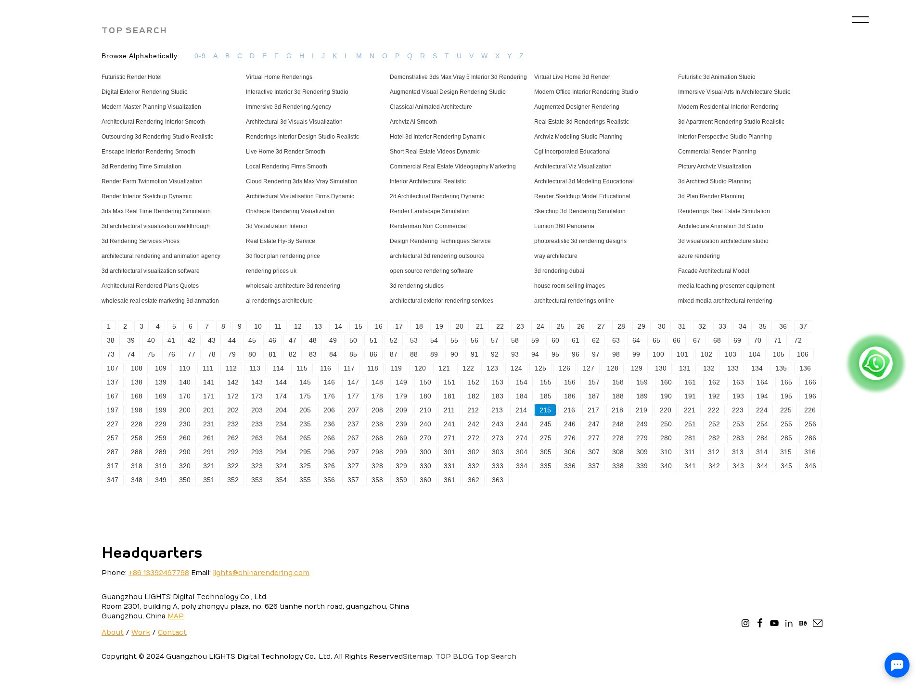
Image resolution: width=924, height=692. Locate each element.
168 (136, 396)
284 (762, 438)
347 (112, 480)
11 (278, 326)
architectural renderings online (574, 300)
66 (676, 340)
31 (682, 326)
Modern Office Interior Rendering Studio (586, 92)
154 (521, 382)
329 (401, 466)
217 (593, 410)
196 (810, 396)
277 (594, 438)
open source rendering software (431, 271)
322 (233, 466)
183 (497, 396)
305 (546, 452)
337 (594, 466)
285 (786, 438)
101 (682, 354)
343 (738, 466)
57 (495, 340)
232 (233, 424)
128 (612, 368)
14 (338, 326)
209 (401, 410)
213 (497, 410)
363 (497, 480)
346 (810, 466)
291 (209, 452)
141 (209, 382)
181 (449, 396)
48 (313, 340)
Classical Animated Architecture (431, 106)
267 (353, 438)
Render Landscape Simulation (430, 211)
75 (151, 354)
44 (232, 340)
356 (329, 480)
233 (257, 424)
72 (798, 340)
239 (401, 424)
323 (257, 466)
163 (738, 382)
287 (112, 452)
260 (185, 438)
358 (377, 480)
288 (136, 452)
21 (480, 326)
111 (208, 368)
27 (601, 326)
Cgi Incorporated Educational (572, 151)
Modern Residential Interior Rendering (728, 106)
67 (697, 340)
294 (281, 452)
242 (473, 424)
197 (112, 410)
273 (497, 438)
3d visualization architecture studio (723, 241)
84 (333, 354)
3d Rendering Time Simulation (141, 166)
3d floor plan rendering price (283, 256)
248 (618, 424)
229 (161, 424)
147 (353, 382)
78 (212, 354)
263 (257, 438)
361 (449, 480)
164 (762, 382)
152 (473, 382)
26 (581, 326)
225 (786, 410)
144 (281, 382)
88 (414, 354)
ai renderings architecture (279, 300)
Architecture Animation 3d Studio (720, 226)
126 (564, 368)
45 (252, 340)
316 (810, 452)
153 (497, 382)
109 (161, 368)
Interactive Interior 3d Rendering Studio (297, 92)
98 (616, 354)
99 (636, 354)
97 (596, 354)
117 (349, 368)
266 (329, 438)
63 (616, 340)
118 (372, 368)
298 (377, 452)
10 (258, 326)
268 (377, 438)
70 (757, 340)
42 (191, 340)
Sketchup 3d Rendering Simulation (580, 211)
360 (425, 480)
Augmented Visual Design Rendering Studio (448, 92)
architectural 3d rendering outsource (437, 256)
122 (468, 368)
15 (358, 326)
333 (497, 466)
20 (459, 326)
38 (111, 340)
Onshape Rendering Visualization (290, 211)
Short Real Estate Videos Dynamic (435, 151)
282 (714, 438)
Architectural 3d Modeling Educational (584, 181)
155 (546, 382)
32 (702, 326)
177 (353, 396)
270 (425, 438)
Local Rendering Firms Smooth (286, 166)
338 (618, 466)
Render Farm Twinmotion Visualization (152, 181)
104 (754, 354)
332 (473, 466)
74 (131, 354)
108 (136, 368)
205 (305, 410)
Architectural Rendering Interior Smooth (153, 121)
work (140, 632)
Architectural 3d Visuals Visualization (294, 121)
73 (111, 354)
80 (252, 354)
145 (305, 382)
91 (474, 354)
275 (546, 438)
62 (596, 340)
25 (561, 326)
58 (515, 340)
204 (281, 410)
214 (521, 410)
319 (161, 466)
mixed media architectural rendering (725, 300)
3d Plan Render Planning (711, 196)
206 (329, 410)
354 (281, 480)
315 (786, 452)
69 (737, 340)
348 (136, 480)
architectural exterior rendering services (441, 300)
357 (353, 480)
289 (161, 452)
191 (690, 396)
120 (420, 368)
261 (209, 438)
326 (329, 466)
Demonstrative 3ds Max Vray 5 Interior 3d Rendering (458, 77)
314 (762, 452)
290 (185, 452)
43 (212, 340)
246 (570, 424)
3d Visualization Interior (277, 226)
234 (281, 424)
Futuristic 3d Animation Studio (717, 77)
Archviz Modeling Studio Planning (578, 136)
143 (257, 382)
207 (353, 410)
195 (786, 396)
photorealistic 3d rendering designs (580, 241)
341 (690, 466)
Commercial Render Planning (717, 151)
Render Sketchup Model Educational (582, 196)
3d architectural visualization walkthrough (156, 226)
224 (762, 410)
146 (329, 382)
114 (278, 368)
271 (449, 438)
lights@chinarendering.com (261, 573)
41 (171, 340)
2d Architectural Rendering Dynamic (437, 196)
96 (575, 354)
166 (810, 382)
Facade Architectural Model (713, 271)
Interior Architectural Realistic (428, 181)
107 (112, 368)
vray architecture (556, 256)
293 (257, 452)
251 (690, 424)
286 (810, 438)
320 (185, 466)
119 (396, 368)
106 (802, 354)
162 (714, 382)
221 (689, 410)
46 (272, 340)
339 (642, 466)
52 (394, 340)
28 (621, 326)
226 (810, 410)
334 (521, 466)
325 (305, 466)
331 (449, 466)
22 (500, 326)
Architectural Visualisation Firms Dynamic (300, 196)
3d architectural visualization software (151, 271)
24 (540, 326)
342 (714, 466)
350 (185, 480)
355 (305, 480)
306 (570, 452)
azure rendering (699, 256)
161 (690, 382)
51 (373, 340)
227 (112, 424)
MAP (175, 616)
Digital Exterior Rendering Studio (145, 92)
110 (184, 368)
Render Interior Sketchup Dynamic (147, 196)
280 (666, 438)
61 (575, 340)
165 (786, 382)
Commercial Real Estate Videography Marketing (453, 166)
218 (617, 410)
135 (781, 368)
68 (717, 340)
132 (709, 368)
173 (257, 396)
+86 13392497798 (158, 573)
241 (449, 424)
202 (233, 410)
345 (786, 466)
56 (474, 340)
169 (161, 396)
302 (473, 452)
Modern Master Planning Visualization (151, 106)
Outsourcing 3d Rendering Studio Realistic (157, 136)
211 (449, 410)
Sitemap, (418, 657)
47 (292, 340)
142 (233, 382)
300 (425, 452)
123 (492, 368)
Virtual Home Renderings (279, 77)
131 (685, 368)
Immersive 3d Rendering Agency (288, 106)
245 (546, 424)
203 (257, 410)
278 (618, 438)
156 (570, 382)
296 (329, 452)
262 (233, 438)
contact (172, 632)
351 (209, 480)
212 (473, 410)
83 (313, 354)
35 (763, 326)
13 (318, 326)
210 (425, 410)
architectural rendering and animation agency (161, 256)
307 (594, 452)
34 (742, 326)
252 (714, 424)
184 (521, 396)
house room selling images (569, 285)
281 (690, 438)
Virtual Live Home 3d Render (572, 77)
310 (666, 452)
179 (401, 396)
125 (540, 368)
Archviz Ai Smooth (413, 121)
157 (594, 382)
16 (379, 326)
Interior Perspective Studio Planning (725, 136)
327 (353, 466)
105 (778, 354)
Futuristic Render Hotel (132, 77)
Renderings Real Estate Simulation (724, 211)
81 (272, 354)
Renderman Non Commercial (428, 226)
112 (231, 368)
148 (377, 382)
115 (302, 368)
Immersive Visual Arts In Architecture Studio (734, 92)
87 (394, 354)
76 (171, 354)
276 (570, 438)
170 (185, 396)
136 (805, 368)
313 (738, 452)
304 (521, 452)
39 (131, 340)
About (113, 632)
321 (209, 466)
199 (161, 410)
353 (257, 480)
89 (434, 354)
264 (281, 438)
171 (209, 396)
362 (473, 480)
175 (305, 396)
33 (722, 326)
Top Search (495, 657)
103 (730, 354)
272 (473, 438)
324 (281, 466)
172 (233, 396)
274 (521, 438)
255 (786, 424)
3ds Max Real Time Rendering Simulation (156, 211)
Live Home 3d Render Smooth (285, 151)
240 (425, 424)
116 (325, 368)
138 (136, 382)
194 (762, 396)
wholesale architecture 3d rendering (293, 285)
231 (209, 424)
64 (636, 340)
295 (305, 452)
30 (662, 326)
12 (298, 326)
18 (419, 326)
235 (305, 424)
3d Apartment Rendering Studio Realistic (731, 121)
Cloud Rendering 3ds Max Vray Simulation (302, 181)
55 (454, 340)
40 (151, 340)
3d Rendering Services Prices (141, 241)
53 (414, 340)
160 (666, 382)
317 (112, 466)
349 (161, 480)
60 (555, 340)
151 (449, 382)
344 (762, 466)
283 (738, 438)
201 (209, 410)
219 (641, 410)
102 (706, 354)
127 (588, 368)
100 (658, 354)
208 (377, 410)
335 (546, 466)
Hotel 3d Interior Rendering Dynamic (438, 136)
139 (161, 382)
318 (136, 466)
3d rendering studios (417, 285)
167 (112, 396)
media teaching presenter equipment (726, 285)
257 (112, 438)
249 (642, 424)
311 (689, 452)
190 (666, 396)
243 (497, 424)
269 (401, 438)
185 (546, 396)
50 (353, 340)
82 (292, 354)
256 (810, 424)
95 (555, 354)
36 (783, 326)
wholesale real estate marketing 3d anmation (160, 300)
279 (642, 438)
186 (570, 396)
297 (353, 452)
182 (473, 396)
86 (373, 354)
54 (434, 340)
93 (515, 354)
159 (642, 382)
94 (535, 354)
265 (305, 438)
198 (136, 410)
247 (594, 424)
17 (399, 326)
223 (738, 410)
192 (714, 396)
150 (425, 382)
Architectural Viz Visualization (573, 166)
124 (516, 368)
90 (454, 354)
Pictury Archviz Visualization (714, 166)
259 (161, 438)
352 (233, 480)
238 (377, 424)
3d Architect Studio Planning (715, 181)
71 (778, 340)
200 (185, 410)
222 (713, 410)
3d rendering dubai (559, 271)
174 (281, 396)
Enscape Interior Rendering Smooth (148, 151)
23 (520, 326)
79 (232, 354)
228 (136, 424)
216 (569, 410)
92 (495, 354)
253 (738, 424)
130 (661, 368)
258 (136, 438)
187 (594, 396)
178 (377, 396)
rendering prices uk (271, 271)
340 (666, 466)
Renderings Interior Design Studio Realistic (302, 136)
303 (497, 452)
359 (401, 480)
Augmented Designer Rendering (576, 106)
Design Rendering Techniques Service (440, 241)
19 (439, 326)
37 (803, 326)
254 (762, 424)
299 (401, 452)
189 (642, 396)
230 (185, 424)
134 (757, 368)
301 (449, 452)
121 (444, 368)
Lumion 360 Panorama (564, 226)
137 (112, 382)
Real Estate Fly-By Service (280, 241)
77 (191, 354)
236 (329, 424)
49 (333, 340)
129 (636, 368)
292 (233, 452)
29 (641, 326)
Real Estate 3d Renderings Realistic (581, 121)
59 (535, 340)
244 (521, 424)
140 (185, 382)
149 (401, 382)
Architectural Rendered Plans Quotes (150, 285)
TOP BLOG (454, 657)
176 (329, 396)
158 (618, 382)
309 (642, 452)
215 (545, 410)
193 (738, 396)
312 (713, 452)
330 (425, 466)
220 (665, 410)
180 (425, 396)
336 (570, 466)
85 (353, 354)
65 (656, 340)
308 (618, 452)
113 (254, 368)
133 (733, 368)
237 (353, 424)
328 (377, 466)
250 (666, 424)
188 (618, 396)
